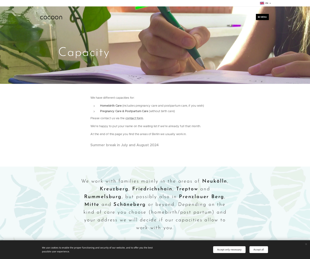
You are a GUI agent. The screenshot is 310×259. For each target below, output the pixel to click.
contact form (134, 118)
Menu (264, 17)
